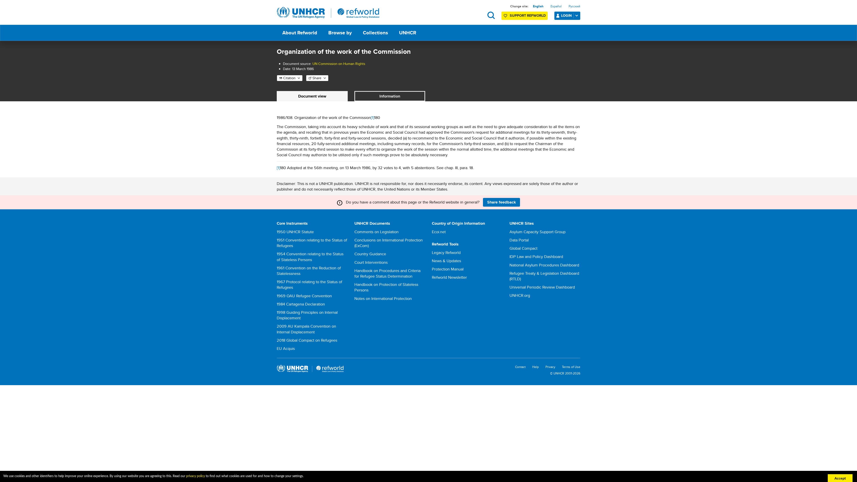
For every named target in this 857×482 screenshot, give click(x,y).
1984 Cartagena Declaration (301, 304)
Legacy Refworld (446, 252)
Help (535, 367)
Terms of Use (571, 367)
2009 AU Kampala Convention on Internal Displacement (306, 328)
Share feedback (501, 202)
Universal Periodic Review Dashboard (542, 287)
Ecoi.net (439, 232)
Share (316, 78)
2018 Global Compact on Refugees (307, 340)
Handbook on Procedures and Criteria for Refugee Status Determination (387, 273)
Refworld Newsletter (449, 277)
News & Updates (446, 261)
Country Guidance (370, 254)
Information (389, 96)
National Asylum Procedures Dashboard (544, 265)
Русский (574, 6)
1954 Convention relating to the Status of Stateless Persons (310, 256)
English (538, 6)
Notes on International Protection (383, 298)
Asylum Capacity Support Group (538, 232)
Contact (520, 367)
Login (566, 15)
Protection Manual (448, 269)
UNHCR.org (520, 295)
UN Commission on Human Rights (338, 63)
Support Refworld (528, 15)
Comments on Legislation (376, 232)
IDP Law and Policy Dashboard (536, 256)
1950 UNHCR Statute (295, 232)
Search (491, 15)
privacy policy (195, 476)
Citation (289, 78)
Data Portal (519, 240)
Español (556, 6)
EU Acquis (286, 348)
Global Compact (523, 248)
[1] (372, 117)
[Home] (328, 12)
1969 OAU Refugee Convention (304, 296)
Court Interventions (371, 262)
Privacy (550, 367)
